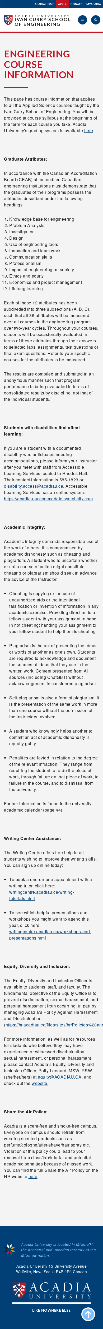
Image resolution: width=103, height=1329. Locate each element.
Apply (62, 4)
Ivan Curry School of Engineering (43, 22)
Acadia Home (44, 4)
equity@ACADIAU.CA (60, 1077)
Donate (76, 4)
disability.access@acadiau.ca (33, 486)
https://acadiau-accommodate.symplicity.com (48, 499)
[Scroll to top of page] (88, 1314)
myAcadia (93, 4)
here (88, 130)
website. (40, 1083)
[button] (82, 19)
